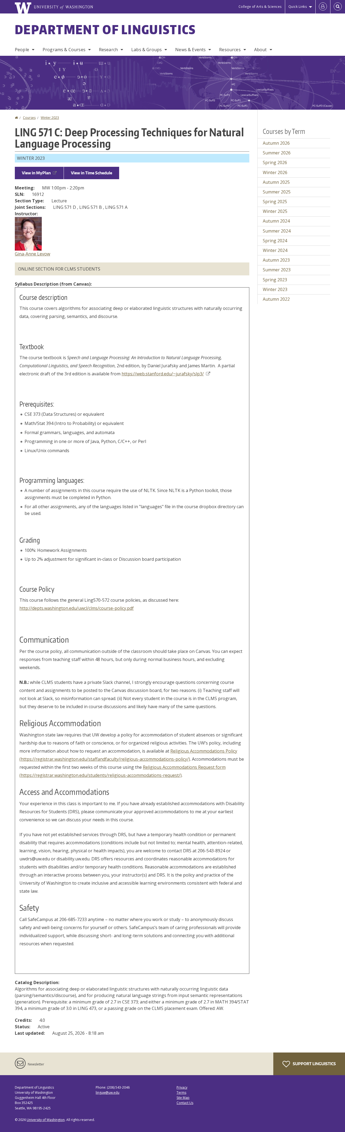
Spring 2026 (275, 162)
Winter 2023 (50, 117)
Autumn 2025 (276, 182)
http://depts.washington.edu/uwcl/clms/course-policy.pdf (76, 608)
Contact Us (185, 1102)
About (260, 50)
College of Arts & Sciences (260, 6)
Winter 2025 (275, 211)
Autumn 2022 (276, 299)
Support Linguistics (314, 1063)
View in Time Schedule (91, 173)
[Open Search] (337, 6)
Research (108, 50)
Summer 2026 (277, 153)
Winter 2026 (275, 172)
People (22, 50)
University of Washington (46, 1119)
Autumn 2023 (276, 260)
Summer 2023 (277, 270)
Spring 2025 (275, 202)
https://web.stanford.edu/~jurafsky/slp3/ (163, 374)
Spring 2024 (275, 241)
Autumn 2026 (276, 143)
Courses (29, 117)
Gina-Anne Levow (32, 254)
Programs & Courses (64, 50)
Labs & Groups (146, 50)
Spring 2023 (275, 280)
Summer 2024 (277, 231)
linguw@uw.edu (107, 1092)
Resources (229, 50)
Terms (181, 1092)
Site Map (183, 1097)
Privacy (182, 1087)
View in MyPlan (36, 173)
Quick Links (297, 6)
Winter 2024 (275, 250)
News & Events (190, 50)
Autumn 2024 (276, 221)
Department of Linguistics (105, 29)
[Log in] (323, 6)
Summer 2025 (277, 192)
